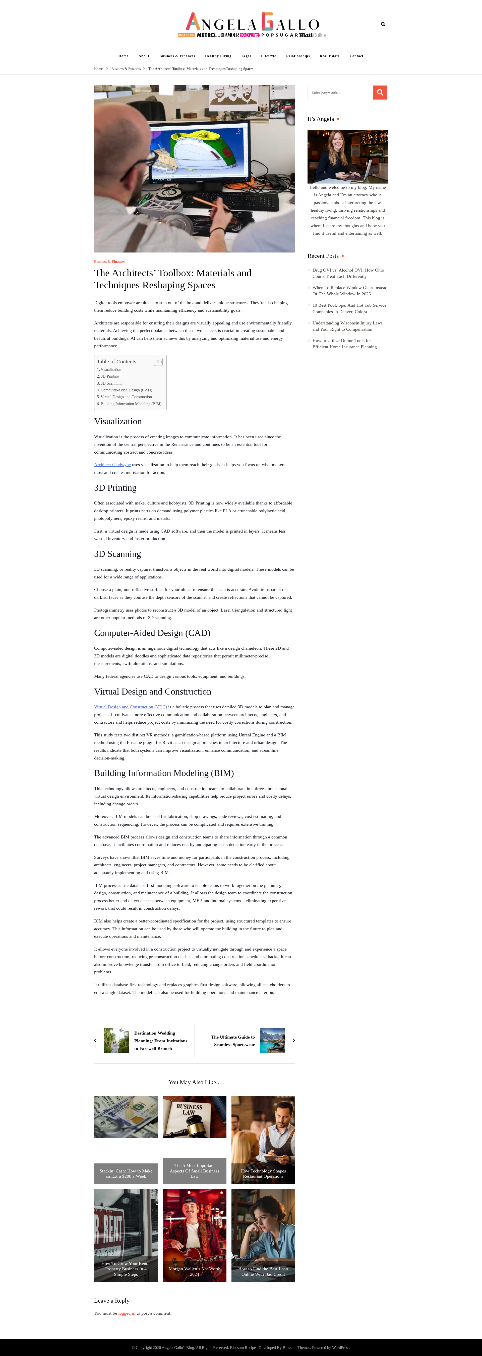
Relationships (298, 56)
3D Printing (110, 376)
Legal (246, 56)
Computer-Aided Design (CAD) (126, 390)
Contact (357, 56)
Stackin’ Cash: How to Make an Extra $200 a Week (126, 1173)
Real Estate (330, 56)
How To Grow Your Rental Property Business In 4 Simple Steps (126, 1269)
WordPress (340, 1347)
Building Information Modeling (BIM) (131, 404)
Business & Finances (177, 56)
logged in (126, 1313)
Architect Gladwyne (112, 464)
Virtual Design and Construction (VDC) (130, 706)
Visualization (111, 369)
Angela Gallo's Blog (178, 1347)
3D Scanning (111, 383)
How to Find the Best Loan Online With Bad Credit (263, 1271)
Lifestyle (268, 56)
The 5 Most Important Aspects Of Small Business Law (194, 1171)
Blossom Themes (296, 1347)
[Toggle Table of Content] (155, 362)
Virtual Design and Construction (126, 397)
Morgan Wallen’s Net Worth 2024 (194, 1271)
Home (123, 56)
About (144, 56)
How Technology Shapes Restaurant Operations (263, 1173)
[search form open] (383, 24)
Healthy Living (218, 56)
